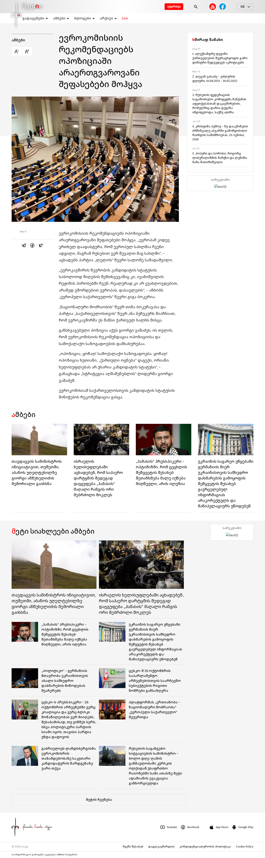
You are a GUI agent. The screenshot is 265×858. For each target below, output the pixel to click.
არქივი (106, 18)
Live (125, 18)
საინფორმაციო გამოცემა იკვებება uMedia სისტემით (44, 854)
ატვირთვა (174, 6)
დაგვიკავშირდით (161, 846)
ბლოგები (82, 18)
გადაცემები (33, 18)
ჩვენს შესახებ (133, 846)
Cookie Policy (244, 846)
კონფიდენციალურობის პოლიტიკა (205, 846)
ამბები (59, 18)
